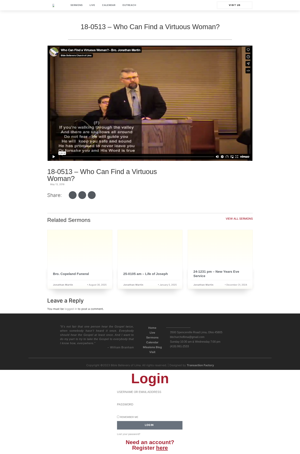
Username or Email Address (139, 392)
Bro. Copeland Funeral (71, 274)
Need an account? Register (150, 445)
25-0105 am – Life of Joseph (145, 274)
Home (152, 327)
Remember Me (128, 417)
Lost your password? (128, 434)
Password (125, 404)
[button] (73, 195)
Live (92, 5)
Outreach (129, 5)
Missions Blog (152, 347)
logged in (71, 309)
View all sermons (239, 218)
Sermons (76, 5)
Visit (152, 352)
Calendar (108, 5)
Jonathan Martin (63, 284)
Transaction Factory (200, 365)
